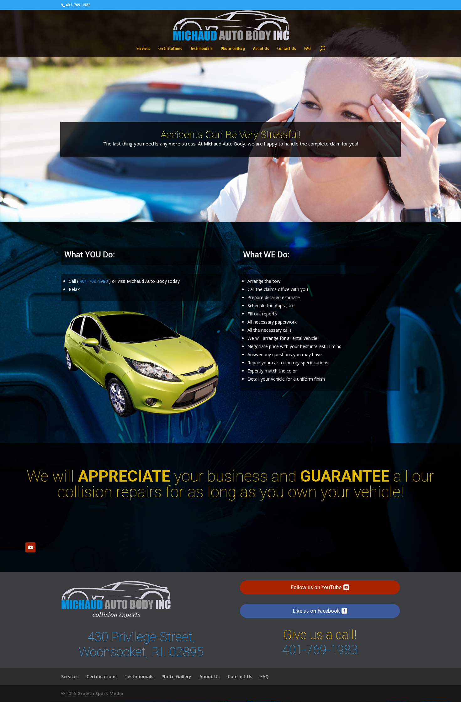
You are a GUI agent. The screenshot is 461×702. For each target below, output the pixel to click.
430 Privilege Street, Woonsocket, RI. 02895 (141, 644)
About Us (261, 48)
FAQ (307, 48)
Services (143, 48)
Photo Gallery (233, 48)
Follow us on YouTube (316, 587)
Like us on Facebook (316, 610)
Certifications (170, 48)
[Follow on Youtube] (30, 547)
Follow (48, 547)
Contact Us (286, 48)
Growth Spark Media (100, 693)
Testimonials (201, 48)
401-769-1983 (78, 5)
